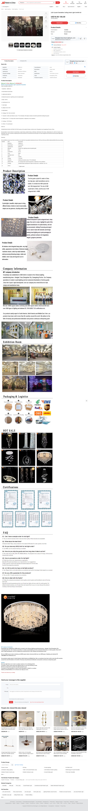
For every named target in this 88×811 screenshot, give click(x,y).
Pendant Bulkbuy (29, 794)
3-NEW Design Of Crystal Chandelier (72, 769)
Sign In (53, 55)
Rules (86, 6)
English (14, 803)
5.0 (71, 63)
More (2, 797)
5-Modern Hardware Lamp (28, 772)
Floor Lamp (18, 785)
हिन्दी (61, 803)
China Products (19, 801)
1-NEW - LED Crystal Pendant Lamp (30, 769)
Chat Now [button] (79, 22)
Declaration (57, 805)
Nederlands (46, 803)
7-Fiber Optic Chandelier (70, 772)
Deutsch (41, 803)
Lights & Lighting (8, 9)
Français (27, 803)
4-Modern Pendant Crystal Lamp (7, 772)
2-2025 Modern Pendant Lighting (50, 769)
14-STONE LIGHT (68, 767)
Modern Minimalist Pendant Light (57, 785)
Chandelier (4, 785)
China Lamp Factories (17, 791)
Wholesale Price (46, 801)
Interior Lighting (15, 9)
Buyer (57, 6)
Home (2, 9)
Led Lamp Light (28, 791)
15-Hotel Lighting (47, 767)
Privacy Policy (63, 805)
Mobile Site (72, 801)
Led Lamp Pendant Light (78, 791)
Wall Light (11, 785)
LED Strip (24, 767)
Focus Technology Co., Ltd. (35, 805)
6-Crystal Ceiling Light (48, 772)
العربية (51, 803)
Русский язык (32, 803)
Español (18, 803)
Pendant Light (21, 9)
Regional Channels (59, 801)
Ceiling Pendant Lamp (18, 794)
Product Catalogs (19, 764)
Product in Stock (4, 767)
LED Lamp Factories (6, 791)
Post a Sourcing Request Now (37, 702)
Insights (76, 801)
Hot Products (12, 801)
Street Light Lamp (37, 791)
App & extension (71, 6)
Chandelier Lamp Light (6, 794)
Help (64, 6)
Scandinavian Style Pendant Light (41, 785)
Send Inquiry (59, 22)
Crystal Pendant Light (27, 785)
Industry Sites (52, 801)
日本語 (58, 803)
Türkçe (69, 803)
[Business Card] (84, 66)
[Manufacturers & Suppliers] (8, 2)
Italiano (37, 803)
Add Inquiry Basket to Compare (25, 50)
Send (11, 702)
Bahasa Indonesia (80, 803)
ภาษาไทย (65, 803)
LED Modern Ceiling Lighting (6, 769)
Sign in (85, 3)
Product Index (66, 801)
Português (22, 803)
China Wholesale (39, 801)
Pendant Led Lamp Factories (65, 791)
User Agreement (51, 805)
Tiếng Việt (73, 803)
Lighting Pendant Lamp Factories (50, 791)
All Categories (6, 6)
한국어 (54, 803)
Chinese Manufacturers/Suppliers (28, 801)
